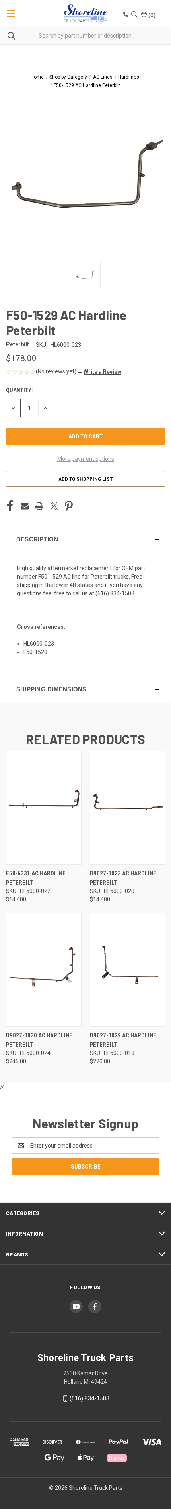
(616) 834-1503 (114, 593)
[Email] (25, 506)
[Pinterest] (69, 506)
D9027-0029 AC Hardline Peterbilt (123, 1040)
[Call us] (125, 15)
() (151, 15)
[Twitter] (54, 506)
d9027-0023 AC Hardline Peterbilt (123, 878)
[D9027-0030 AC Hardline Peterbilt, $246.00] (44, 969)
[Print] (39, 506)
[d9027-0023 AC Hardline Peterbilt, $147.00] (127, 808)
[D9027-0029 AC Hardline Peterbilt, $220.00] (127, 969)
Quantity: (19, 390)
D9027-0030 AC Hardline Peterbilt (39, 1040)
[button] (99, 372)
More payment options (85, 459)
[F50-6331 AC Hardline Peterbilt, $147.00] (44, 808)
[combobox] (85, 36)
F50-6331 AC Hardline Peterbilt (36, 878)
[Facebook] (10, 506)
